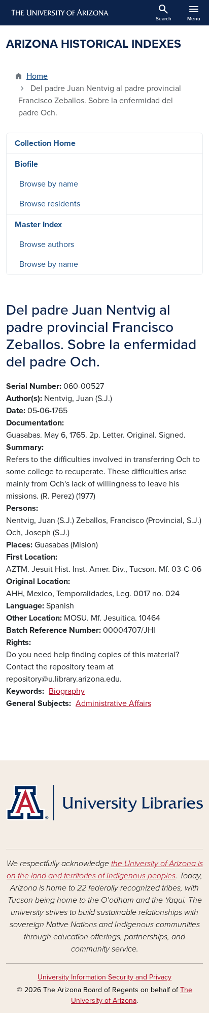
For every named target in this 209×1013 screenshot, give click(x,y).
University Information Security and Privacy (104, 977)
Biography (67, 691)
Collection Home (45, 143)
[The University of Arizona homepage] (59, 12)
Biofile (26, 164)
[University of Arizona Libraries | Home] (104, 802)
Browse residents (49, 204)
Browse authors (46, 244)
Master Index (38, 225)
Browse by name (48, 184)
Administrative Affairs (113, 703)
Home (37, 76)
